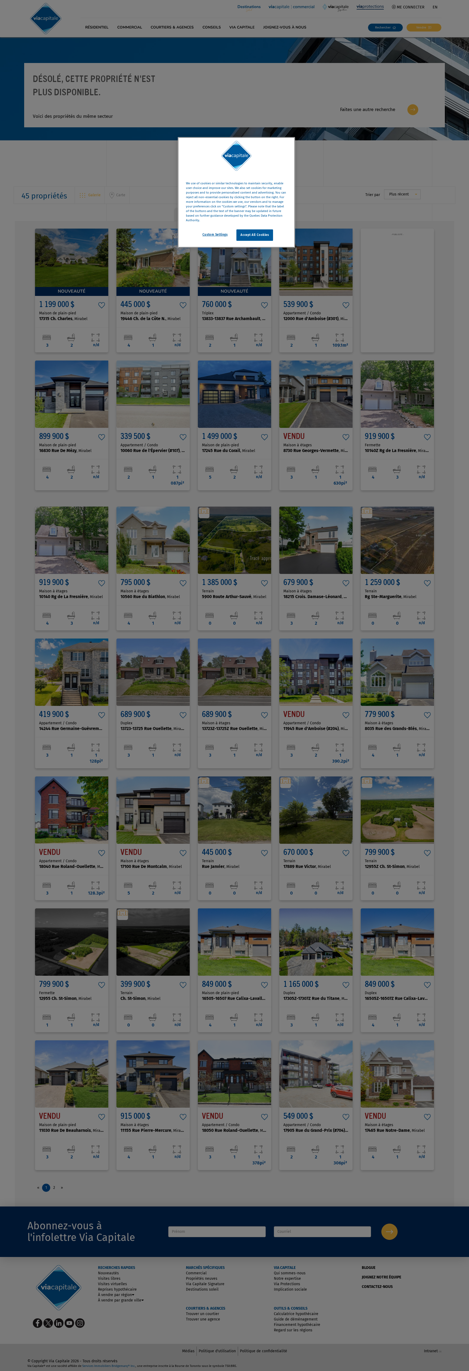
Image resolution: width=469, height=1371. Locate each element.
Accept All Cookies (254, 235)
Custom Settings (215, 235)
